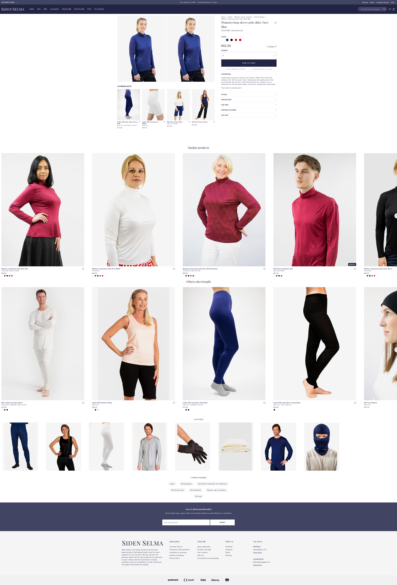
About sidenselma (203, 547)
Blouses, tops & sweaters (243, 17)
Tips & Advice (202, 552)
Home (223, 17)
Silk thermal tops (177, 490)
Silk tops (198, 496)
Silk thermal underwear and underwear (212, 484)
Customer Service (383, 2)
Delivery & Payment (176, 555)
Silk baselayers (186, 484)
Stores (372, 2)
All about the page (204, 549)
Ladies (230, 17)
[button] (248, 55)
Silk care (365, 2)
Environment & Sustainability (208, 558)
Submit (222, 522)
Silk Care (200, 555)
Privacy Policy (174, 558)
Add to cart (249, 63)
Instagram (229, 549)
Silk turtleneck (260, 17)
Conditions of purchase (178, 552)
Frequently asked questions (179, 549)
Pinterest (228, 555)
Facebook (228, 547)
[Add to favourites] (139, 122)
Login (393, 2)
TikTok (227, 552)
